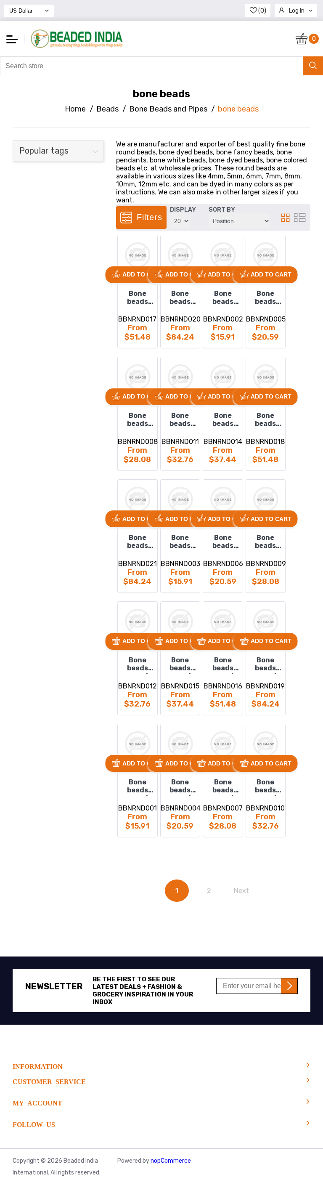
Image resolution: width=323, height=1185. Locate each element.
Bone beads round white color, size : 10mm (222, 665)
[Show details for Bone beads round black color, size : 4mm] (223, 255)
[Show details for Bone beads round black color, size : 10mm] (137, 255)
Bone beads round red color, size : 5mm (222, 542)
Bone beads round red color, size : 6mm (265, 542)
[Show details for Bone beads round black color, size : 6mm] (137, 377)
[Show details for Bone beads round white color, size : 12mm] (266, 621)
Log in (296, 10)
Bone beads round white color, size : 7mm (265, 787)
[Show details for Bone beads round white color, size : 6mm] (223, 744)
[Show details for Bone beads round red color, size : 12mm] (137, 499)
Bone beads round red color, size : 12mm (137, 542)
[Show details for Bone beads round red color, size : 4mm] (180, 499)
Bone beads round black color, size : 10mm (137, 298)
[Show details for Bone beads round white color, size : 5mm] (180, 744)
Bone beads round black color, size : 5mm (265, 298)
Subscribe (289, 986)
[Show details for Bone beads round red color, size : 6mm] (266, 499)
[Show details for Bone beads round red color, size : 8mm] (180, 621)
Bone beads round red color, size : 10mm (265, 420)
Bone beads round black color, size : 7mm (180, 420)
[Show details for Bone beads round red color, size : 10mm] (266, 377)
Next (241, 891)
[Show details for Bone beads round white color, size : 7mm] (266, 744)
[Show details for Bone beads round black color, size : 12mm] (180, 255)
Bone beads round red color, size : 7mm (137, 665)
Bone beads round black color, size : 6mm (137, 420)
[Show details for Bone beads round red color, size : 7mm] (137, 621)
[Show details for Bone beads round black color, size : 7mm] (180, 377)
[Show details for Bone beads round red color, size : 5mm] (223, 499)
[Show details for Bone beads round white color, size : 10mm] (223, 621)
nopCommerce (171, 1160)
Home (75, 109)
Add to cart (142, 274)
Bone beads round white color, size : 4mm (137, 787)
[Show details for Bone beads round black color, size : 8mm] (223, 377)
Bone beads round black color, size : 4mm (222, 298)
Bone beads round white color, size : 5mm (180, 787)
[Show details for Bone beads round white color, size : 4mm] (137, 744)
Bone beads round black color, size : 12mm (180, 298)
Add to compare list (127, 259)
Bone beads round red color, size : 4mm (180, 542)
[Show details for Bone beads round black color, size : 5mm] (266, 255)
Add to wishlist (127, 244)
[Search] (313, 65)
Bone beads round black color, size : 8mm (222, 420)
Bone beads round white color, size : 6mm (222, 787)
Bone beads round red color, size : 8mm (180, 665)
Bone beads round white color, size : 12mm (265, 665)
